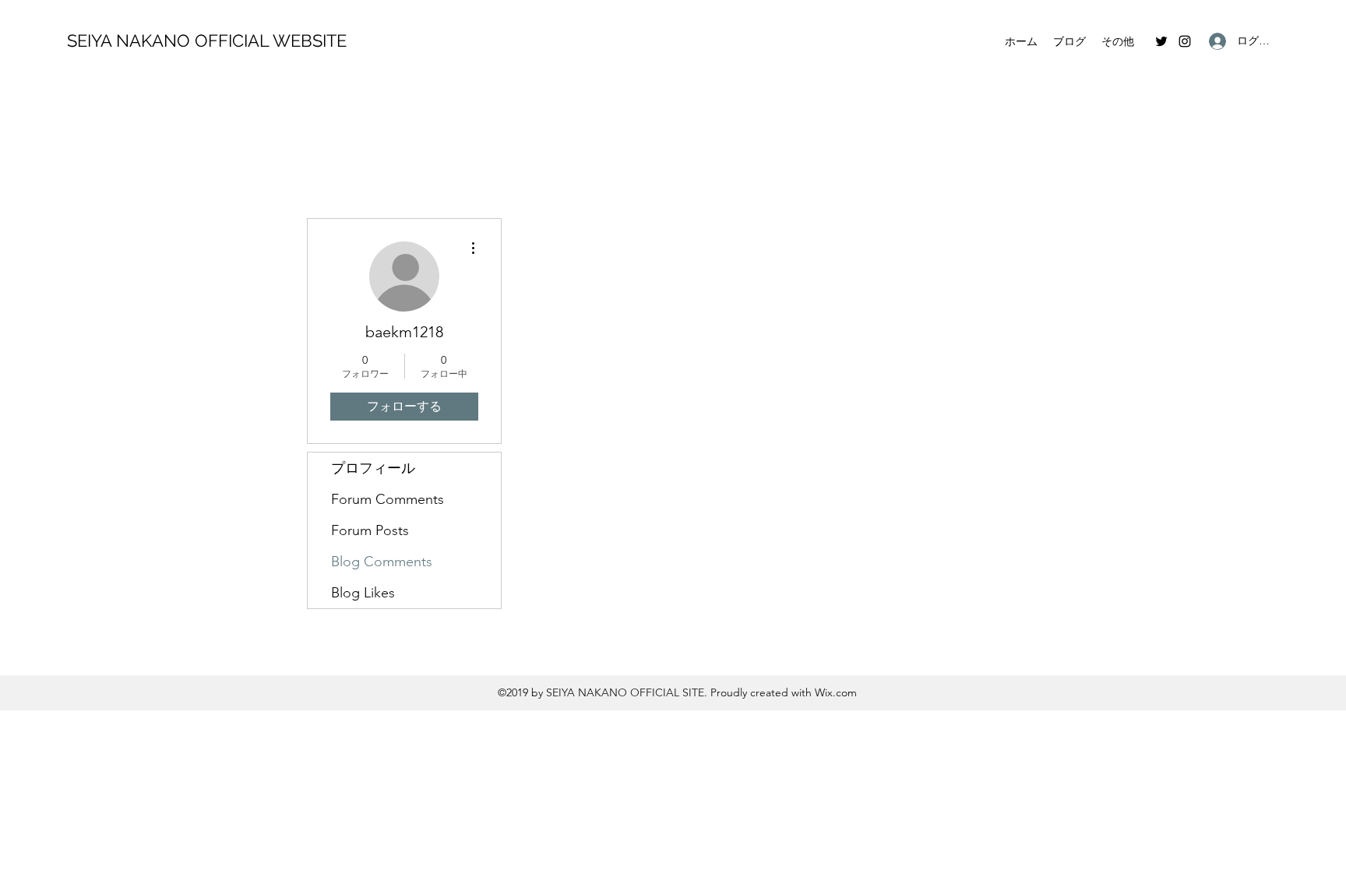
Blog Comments (381, 561)
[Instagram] (1185, 41)
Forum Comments (387, 499)
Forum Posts (370, 530)
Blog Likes (363, 592)
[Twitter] (1161, 41)
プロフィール (373, 468)
